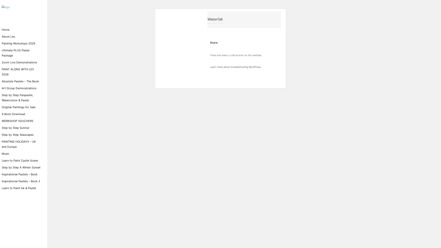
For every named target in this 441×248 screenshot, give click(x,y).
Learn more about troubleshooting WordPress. (235, 66)
